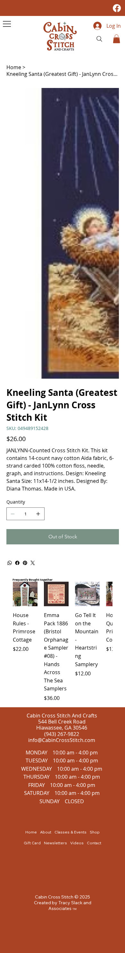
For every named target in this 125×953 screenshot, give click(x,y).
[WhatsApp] (9, 563)
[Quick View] (25, 594)
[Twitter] (32, 563)
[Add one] (38, 513)
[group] (63, 641)
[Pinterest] (25, 563)
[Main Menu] (7, 24)
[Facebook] (117, 8)
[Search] (99, 39)
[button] (116, 38)
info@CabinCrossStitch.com (61, 740)
